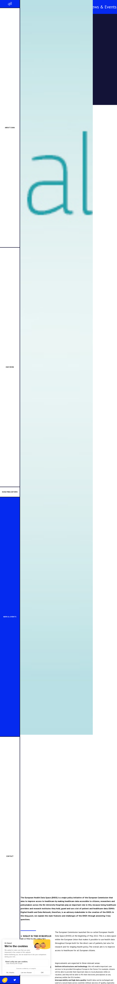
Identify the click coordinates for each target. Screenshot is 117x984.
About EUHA (10, 128)
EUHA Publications (10, 492)
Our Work (10, 367)
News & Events (9, 617)
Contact (9, 856)
